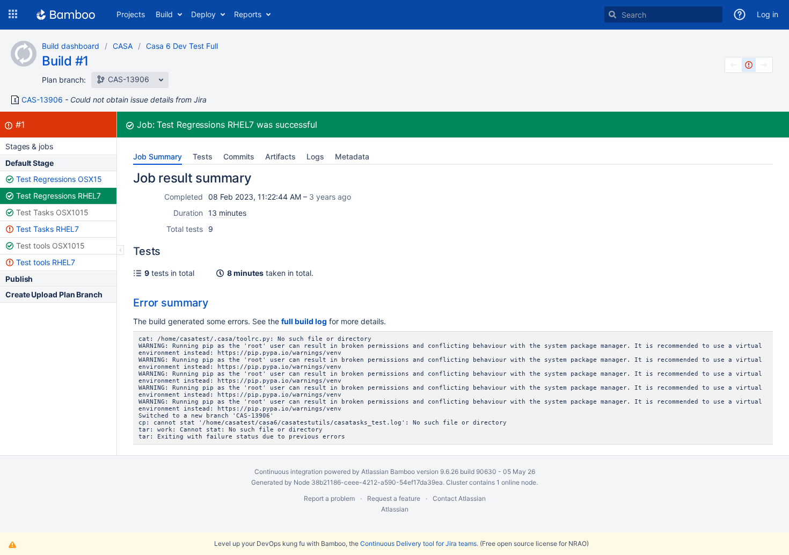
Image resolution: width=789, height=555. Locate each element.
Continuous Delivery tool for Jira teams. (419, 543)
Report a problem (329, 498)
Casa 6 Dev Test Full (182, 45)
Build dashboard (70, 45)
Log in (767, 14)
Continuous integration (288, 472)
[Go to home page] (65, 14)
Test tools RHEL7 (45, 262)
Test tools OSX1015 (50, 245)
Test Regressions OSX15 (59, 179)
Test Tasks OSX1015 (52, 212)
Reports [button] (247, 14)
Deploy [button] (203, 14)
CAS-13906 (42, 100)
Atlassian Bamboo (388, 472)
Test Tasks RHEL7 (47, 228)
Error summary (170, 302)
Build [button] (164, 14)
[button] (12, 14)
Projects (130, 14)
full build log (304, 321)
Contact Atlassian (459, 498)
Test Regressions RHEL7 (58, 195)
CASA (123, 45)
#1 (20, 124)
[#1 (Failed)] (749, 65)
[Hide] (120, 250)
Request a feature (393, 498)
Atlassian (394, 509)
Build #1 (65, 61)
